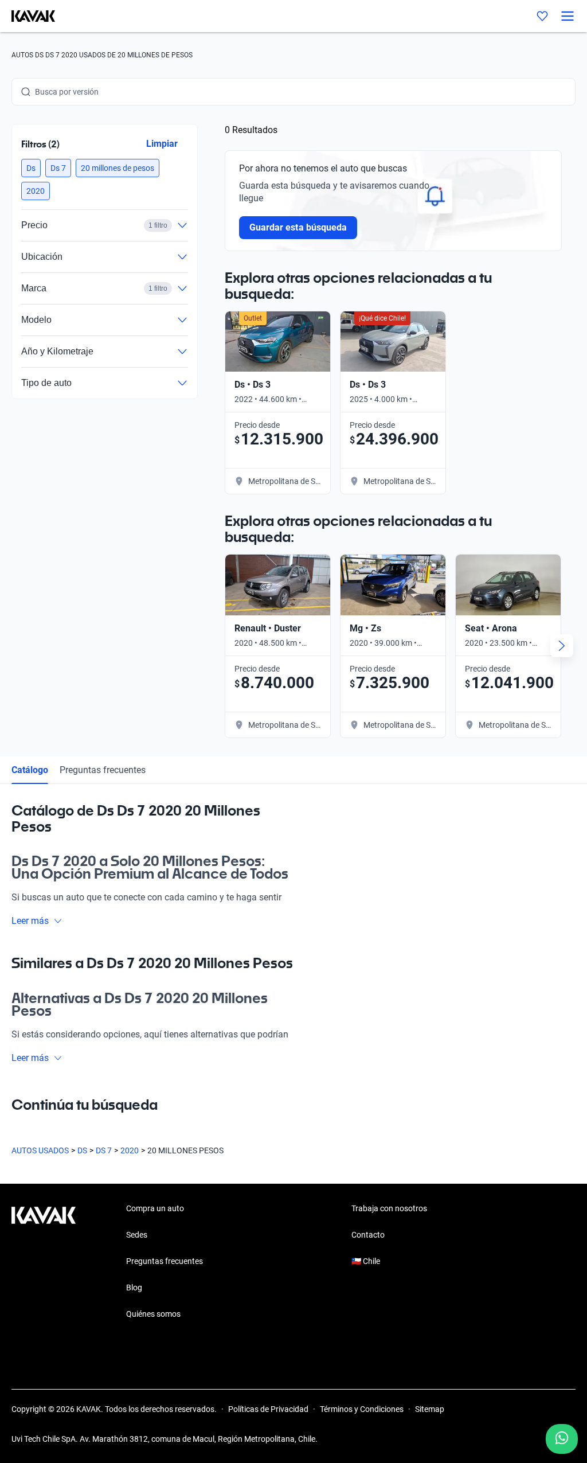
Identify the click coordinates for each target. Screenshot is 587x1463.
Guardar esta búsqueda (298, 227)
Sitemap (429, 1409)
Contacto (368, 1234)
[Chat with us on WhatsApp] (562, 1439)
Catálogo (29, 769)
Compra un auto (155, 1208)
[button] (31, 168)
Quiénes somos (153, 1313)
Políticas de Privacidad (268, 1409)
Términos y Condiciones (362, 1409)
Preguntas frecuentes (103, 769)
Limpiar (162, 143)
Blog (134, 1287)
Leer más (30, 920)
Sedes (136, 1234)
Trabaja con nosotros (389, 1208)
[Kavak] (27, 16)
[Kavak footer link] (43, 1262)
